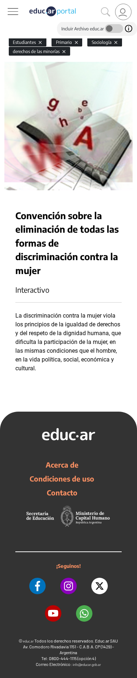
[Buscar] (105, 12)
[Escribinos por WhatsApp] (84, 613)
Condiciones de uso (62, 478)
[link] (123, 12)
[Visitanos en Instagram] (68, 586)
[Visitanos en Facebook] (37, 586)
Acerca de (62, 464)
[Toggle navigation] (6, 4)
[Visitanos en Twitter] (99, 586)
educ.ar (28, 641)
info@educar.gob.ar (87, 665)
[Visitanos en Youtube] (53, 613)
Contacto (62, 492)
